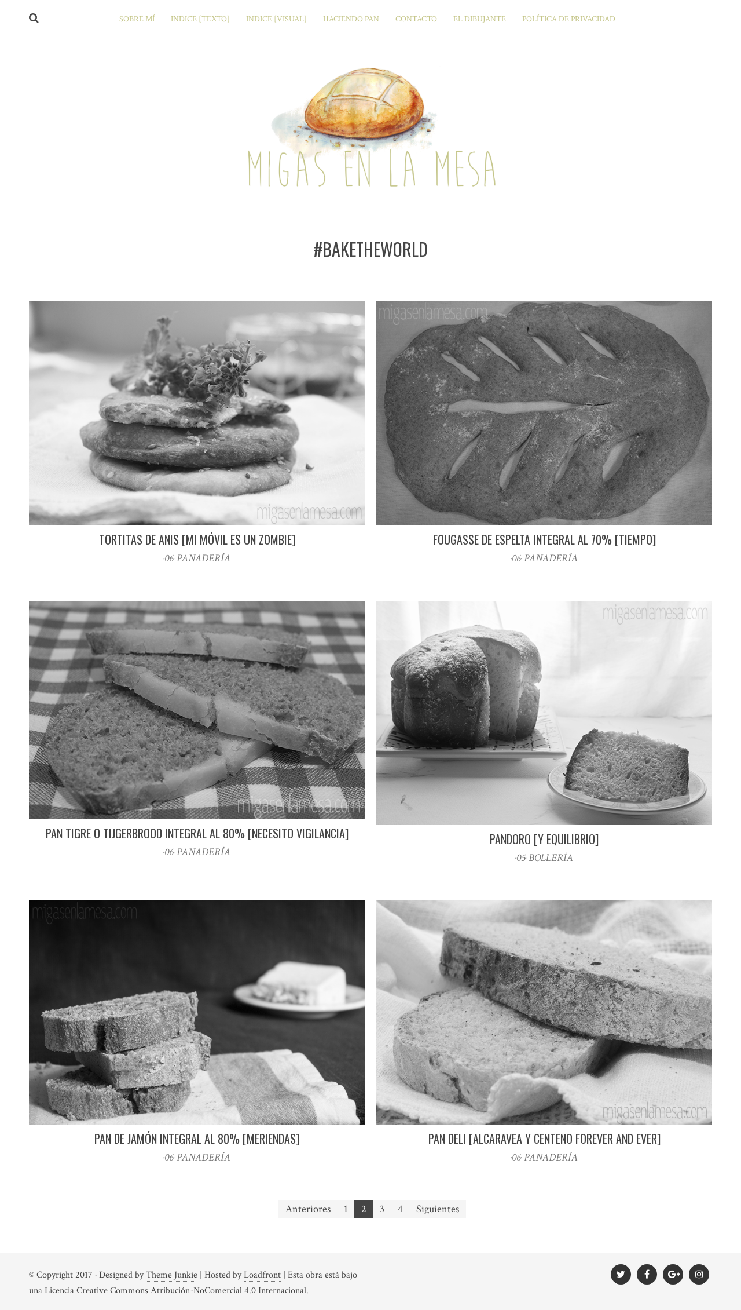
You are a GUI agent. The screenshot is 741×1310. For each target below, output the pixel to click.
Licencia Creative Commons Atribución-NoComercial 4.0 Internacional (175, 1291)
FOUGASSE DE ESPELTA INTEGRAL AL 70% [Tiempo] (544, 539)
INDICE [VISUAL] (276, 19)
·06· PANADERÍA (196, 558)
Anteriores (308, 1209)
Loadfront (262, 1275)
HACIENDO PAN (351, 19)
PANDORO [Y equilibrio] (544, 839)
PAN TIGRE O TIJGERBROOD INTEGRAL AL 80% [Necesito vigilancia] (197, 833)
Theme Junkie (171, 1275)
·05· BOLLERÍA (544, 857)
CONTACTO (416, 19)
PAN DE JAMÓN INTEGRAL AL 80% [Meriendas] (196, 1138)
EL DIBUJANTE (479, 19)
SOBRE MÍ (137, 19)
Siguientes (437, 1209)
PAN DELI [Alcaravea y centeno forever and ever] (544, 1138)
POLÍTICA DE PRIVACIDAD (568, 19)
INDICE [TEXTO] (200, 19)
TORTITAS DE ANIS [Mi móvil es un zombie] (197, 539)
